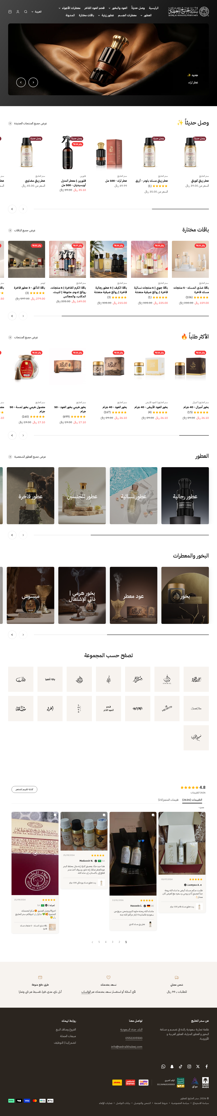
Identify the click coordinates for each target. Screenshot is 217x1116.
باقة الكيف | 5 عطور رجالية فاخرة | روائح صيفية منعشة (110, 290)
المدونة (70, 15)
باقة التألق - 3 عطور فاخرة (29, 288)
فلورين (83, 176)
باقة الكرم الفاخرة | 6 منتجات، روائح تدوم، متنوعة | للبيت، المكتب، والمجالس (68, 292)
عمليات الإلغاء (105, 1103)
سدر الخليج (204, 176)
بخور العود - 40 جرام (115, 407)
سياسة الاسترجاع (201, 1103)
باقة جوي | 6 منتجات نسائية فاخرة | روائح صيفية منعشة (151, 290)
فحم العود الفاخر (94, 8)
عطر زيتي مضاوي (35, 181)
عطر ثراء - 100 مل (116, 181)
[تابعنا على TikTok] (180, 1066)
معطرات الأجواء (71, 8)
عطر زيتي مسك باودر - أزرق (151, 181)
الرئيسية (154, 8)
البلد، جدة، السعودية (131, 1029)
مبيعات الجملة (68, 1036)
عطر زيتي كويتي (200, 181)
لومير (43, 283)
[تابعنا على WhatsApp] (163, 1066)
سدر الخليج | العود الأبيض (156, 402)
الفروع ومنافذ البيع (66, 1029)
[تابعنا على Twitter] (198, 1066)
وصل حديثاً (138, 8)
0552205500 (133, 1038)
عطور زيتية (108, 15)
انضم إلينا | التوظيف (65, 1043)
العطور (148, 15)
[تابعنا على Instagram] (189, 1066)
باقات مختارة (86, 15)
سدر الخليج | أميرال (201, 402)
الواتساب (86, 992)
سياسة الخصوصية (180, 1103)
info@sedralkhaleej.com (126, 1047)
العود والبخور (119, 8)
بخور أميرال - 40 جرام (196, 407)
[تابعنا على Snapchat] (172, 1066)
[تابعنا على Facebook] (206, 1066)
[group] (108, 59)
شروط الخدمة (161, 1103)
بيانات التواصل (123, 1103)
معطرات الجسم (127, 15)
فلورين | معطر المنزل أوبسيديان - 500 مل (73, 183)
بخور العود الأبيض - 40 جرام (151, 407)
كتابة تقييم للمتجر (24, 789)
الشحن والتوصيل (142, 1103)
